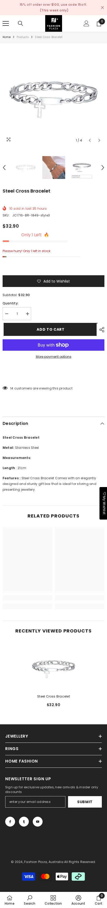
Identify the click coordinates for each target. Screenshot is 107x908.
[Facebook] (10, 822)
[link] (27, 598)
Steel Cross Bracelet (53, 696)
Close (102, 8)
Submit (85, 801)
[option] (53, 94)
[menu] (6, 23)
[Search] (20, 23)
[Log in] (86, 23)
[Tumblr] (24, 822)
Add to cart (50, 329)
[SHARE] (100, 329)
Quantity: (10, 303)
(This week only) (54, 10)
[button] (89, 140)
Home (7, 37)
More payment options (53, 356)
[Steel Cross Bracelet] (53, 667)
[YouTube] (38, 822)
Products (23, 37)
